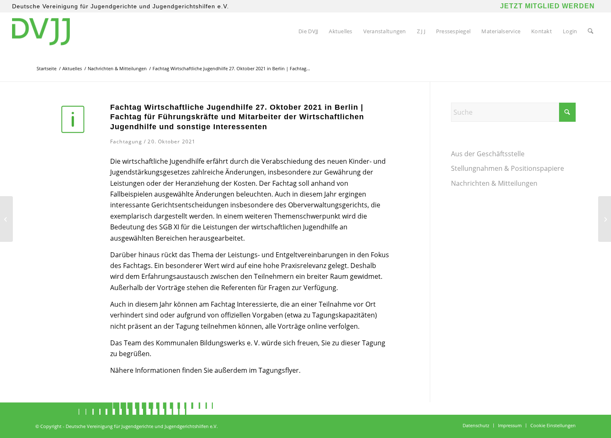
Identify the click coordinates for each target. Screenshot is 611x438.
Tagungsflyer (279, 370)
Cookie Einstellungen (553, 425)
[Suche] (590, 31)
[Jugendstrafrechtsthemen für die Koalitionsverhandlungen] (604, 219)
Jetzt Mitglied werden (547, 6)
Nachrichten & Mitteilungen (494, 183)
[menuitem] (308, 31)
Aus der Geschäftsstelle (488, 153)
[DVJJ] (40, 31)
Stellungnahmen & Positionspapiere (507, 168)
